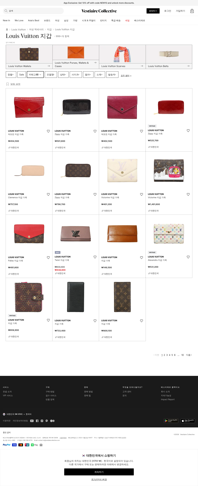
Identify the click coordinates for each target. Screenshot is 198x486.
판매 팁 (87, 395)
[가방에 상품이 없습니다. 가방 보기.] (192, 11)
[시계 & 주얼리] (98, 20)
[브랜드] (53, 20)
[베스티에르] (147, 20)
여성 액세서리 (36, 29)
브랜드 (47, 20)
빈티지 (103, 20)
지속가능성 (166, 395)
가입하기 (180, 10)
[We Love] (26, 20)
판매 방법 (88, 391)
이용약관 (6, 420)
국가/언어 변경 (99, 479)
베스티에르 (139, 20)
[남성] (71, 20)
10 (182, 354)
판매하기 (153, 10)
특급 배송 (116, 20)
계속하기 (99, 472)
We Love (19, 20)
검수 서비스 (51, 395)
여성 (57, 20)
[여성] (62, 20)
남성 (66, 20)
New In (6, 20)
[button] (192, 11)
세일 (127, 20)
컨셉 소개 (7, 391)
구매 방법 (50, 391)
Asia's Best (33, 20)
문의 (125, 395)
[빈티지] (109, 20)
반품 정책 (50, 399)
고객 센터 (127, 391)
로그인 (167, 10)
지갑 (49, 29)
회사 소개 (165, 391)
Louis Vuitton (18, 29)
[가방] (80, 20)
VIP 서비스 (8, 395)
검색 (11, 10)
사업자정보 (63, 438)
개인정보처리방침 (20, 420)
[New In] (12, 20)
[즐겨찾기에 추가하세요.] (48, 131)
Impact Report (168, 399)
